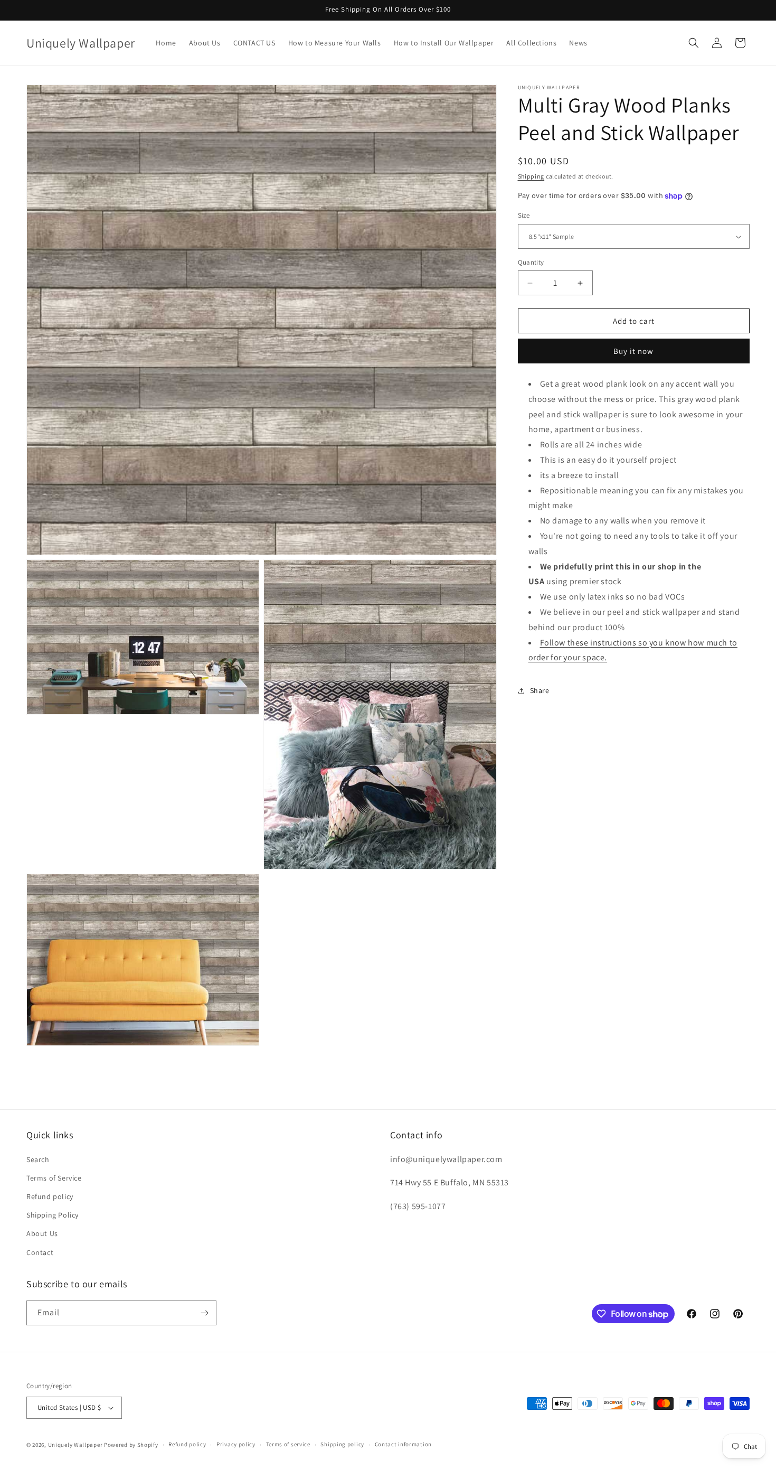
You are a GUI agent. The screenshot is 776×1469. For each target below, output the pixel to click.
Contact (39, 1252)
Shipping (531, 176)
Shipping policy (342, 1444)
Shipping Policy (52, 1215)
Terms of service (288, 1444)
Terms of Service (54, 1178)
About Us (42, 1233)
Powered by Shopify (131, 1444)
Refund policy (49, 1196)
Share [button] (540, 690)
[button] (693, 42)
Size (524, 215)
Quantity (531, 262)
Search (38, 1159)
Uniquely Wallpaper (75, 1444)
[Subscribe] (204, 1312)
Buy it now (633, 352)
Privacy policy (235, 1444)
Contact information (403, 1444)
